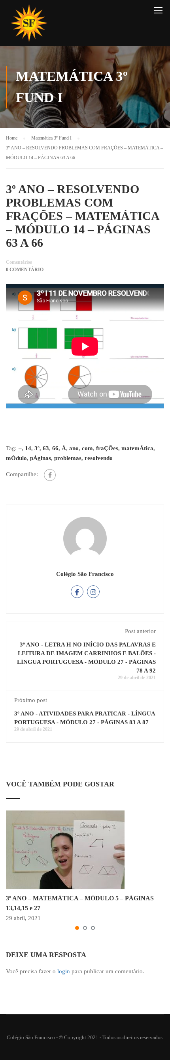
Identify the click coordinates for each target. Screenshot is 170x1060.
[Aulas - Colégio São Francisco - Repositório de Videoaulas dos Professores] (29, 25)
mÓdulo (16, 458)
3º (37, 448)
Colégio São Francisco (85, 574)
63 (46, 448)
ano (74, 448)
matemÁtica (137, 448)
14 (28, 448)
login (63, 971)
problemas (67, 458)
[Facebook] (50, 475)
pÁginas (40, 458)
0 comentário (24, 269)
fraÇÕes (107, 448)
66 (55, 448)
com (87, 448)
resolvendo (99, 458)
